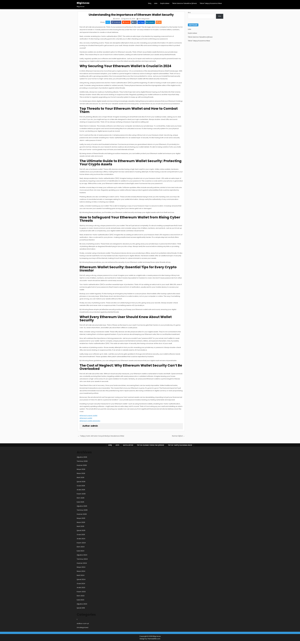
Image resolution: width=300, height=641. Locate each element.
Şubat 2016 (81, 608)
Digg (142, 22)
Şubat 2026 (81, 481)
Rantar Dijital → (178, 436)
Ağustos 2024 (82, 555)
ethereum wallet (86, 418)
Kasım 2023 (81, 591)
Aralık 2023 (81, 587)
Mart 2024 (80, 575)
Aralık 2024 (81, 539)
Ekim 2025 (80, 498)
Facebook (116, 22)
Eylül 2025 (80, 502)
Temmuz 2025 (82, 510)
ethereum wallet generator (90, 421)
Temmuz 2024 (82, 559)
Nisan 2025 (81, 522)
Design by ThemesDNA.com (150, 639)
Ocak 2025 (81, 534)
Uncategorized (144, 19)
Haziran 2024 (82, 563)
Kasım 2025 (81, 494)
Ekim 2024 (80, 547)
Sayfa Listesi (164, 3)
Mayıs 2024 (81, 567)
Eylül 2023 (80, 600)
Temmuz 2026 (82, 461)
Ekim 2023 (80, 596)
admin (117, 18)
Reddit (127, 22)
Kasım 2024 (81, 543)
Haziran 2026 (82, 465)
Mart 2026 (80, 477)
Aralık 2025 (81, 490)
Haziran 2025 (82, 514)
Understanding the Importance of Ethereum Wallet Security (131, 15)
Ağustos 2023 (82, 604)
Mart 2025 (80, 526)
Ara (189, 12)
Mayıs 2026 (81, 469)
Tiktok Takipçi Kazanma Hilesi (211, 3)
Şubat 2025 (81, 530)
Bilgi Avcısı (83, 3)
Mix (159, 22)
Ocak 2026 (81, 486)
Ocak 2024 (81, 583)
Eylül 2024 (80, 551)
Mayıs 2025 (81, 518)
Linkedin (151, 22)
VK (135, 22)
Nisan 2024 (81, 571)
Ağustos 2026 (82, 457)
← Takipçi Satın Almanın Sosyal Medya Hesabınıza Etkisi (101, 436)
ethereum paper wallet (88, 415)
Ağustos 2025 (82, 506)
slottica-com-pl (83, 623)
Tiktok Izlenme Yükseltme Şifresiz (184, 3)
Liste (155, 3)
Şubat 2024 (81, 579)
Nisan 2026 (81, 473)
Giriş (149, 3)
